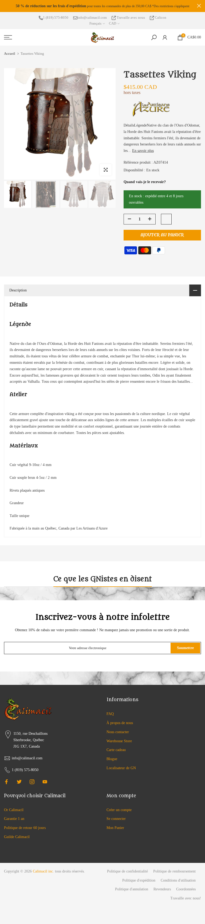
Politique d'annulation (131, 892)
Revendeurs (162, 892)
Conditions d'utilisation (178, 883)
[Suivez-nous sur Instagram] (32, 784)
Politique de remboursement (174, 874)
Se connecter (116, 821)
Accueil (9, 56)
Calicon (160, 20)
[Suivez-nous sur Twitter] (19, 784)
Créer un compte (119, 812)
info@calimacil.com (92, 20)
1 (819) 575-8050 (55, 20)
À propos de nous (120, 725)
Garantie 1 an (14, 821)
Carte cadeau (116, 753)
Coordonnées (186, 892)
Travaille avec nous (131, 20)
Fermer (6, 7)
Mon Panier (115, 830)
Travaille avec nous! (185, 901)
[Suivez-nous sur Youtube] (44, 784)
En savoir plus (143, 153)
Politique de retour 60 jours (25, 830)
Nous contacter (118, 734)
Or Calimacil (13, 812)
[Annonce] (110, 7)
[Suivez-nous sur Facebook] (6, 784)
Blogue (112, 761)
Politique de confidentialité (127, 874)
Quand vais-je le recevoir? (145, 184)
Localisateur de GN (121, 770)
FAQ (110, 716)
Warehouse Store (119, 743)
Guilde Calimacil (17, 839)
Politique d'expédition (138, 883)
